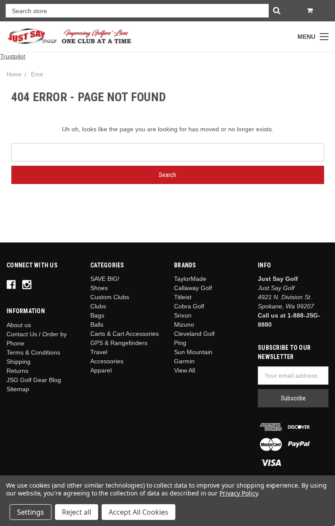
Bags (97, 315)
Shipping (19, 361)
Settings (30, 512)
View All (184, 370)
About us (19, 324)
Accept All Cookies (138, 512)
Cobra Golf (189, 306)
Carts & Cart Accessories (124, 333)
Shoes (99, 287)
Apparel (101, 370)
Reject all (76, 512)
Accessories (106, 361)
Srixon (182, 315)
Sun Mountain (193, 351)
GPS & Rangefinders (118, 342)
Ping (180, 342)
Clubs (98, 306)
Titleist (182, 297)
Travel (98, 351)
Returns (17, 370)
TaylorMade (190, 278)
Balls (96, 324)
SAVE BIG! (105, 278)
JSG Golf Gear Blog (34, 379)
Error (37, 74)
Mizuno (184, 324)
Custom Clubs (109, 297)
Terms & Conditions (33, 352)
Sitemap (18, 389)
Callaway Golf (193, 287)
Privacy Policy (238, 493)
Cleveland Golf (194, 333)
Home (14, 74)
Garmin (184, 361)
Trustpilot (12, 56)
